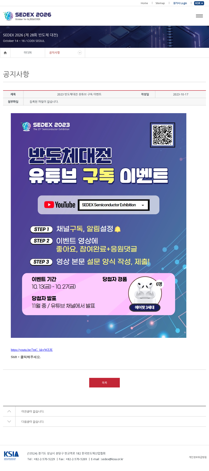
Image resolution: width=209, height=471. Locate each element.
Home (144, 3)
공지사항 (54, 53)
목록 (104, 383)
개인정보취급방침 (198, 457)
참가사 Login (180, 3)
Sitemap (160, 3)
